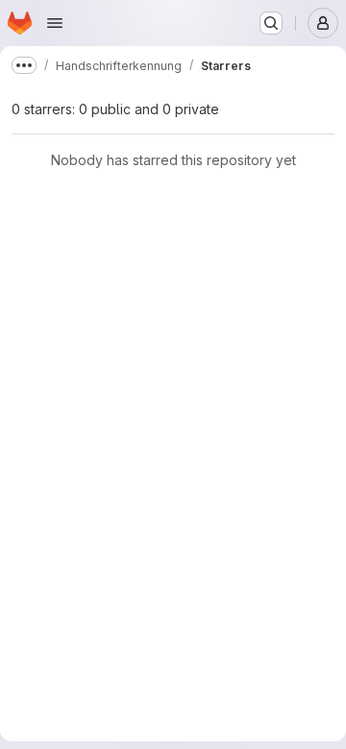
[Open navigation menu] (54, 23)
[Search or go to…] (271, 23)
